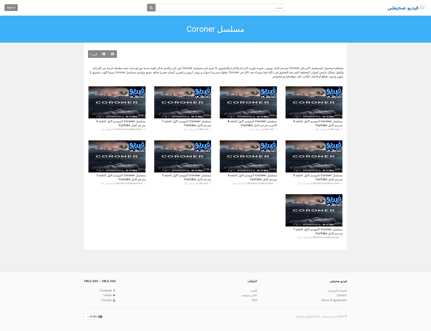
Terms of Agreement (334, 300)
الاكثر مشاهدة (249, 295)
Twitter (107, 295)
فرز (94, 54)
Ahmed (335, 129)
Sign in (11, 7)
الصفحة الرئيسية (337, 290)
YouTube (106, 300)
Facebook (106, 290)
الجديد (253, 290)
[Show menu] (422, 7)
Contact (342, 295)
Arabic (94, 316)
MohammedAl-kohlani (129, 129)
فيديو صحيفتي (402, 7)
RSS (254, 300)
